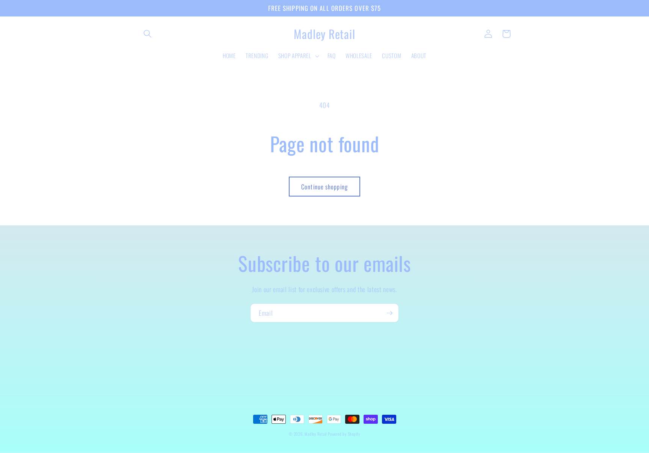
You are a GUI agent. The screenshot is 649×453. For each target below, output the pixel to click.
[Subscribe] (389, 313)
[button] (148, 34)
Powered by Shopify (344, 434)
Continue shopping (324, 186)
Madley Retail (316, 434)
